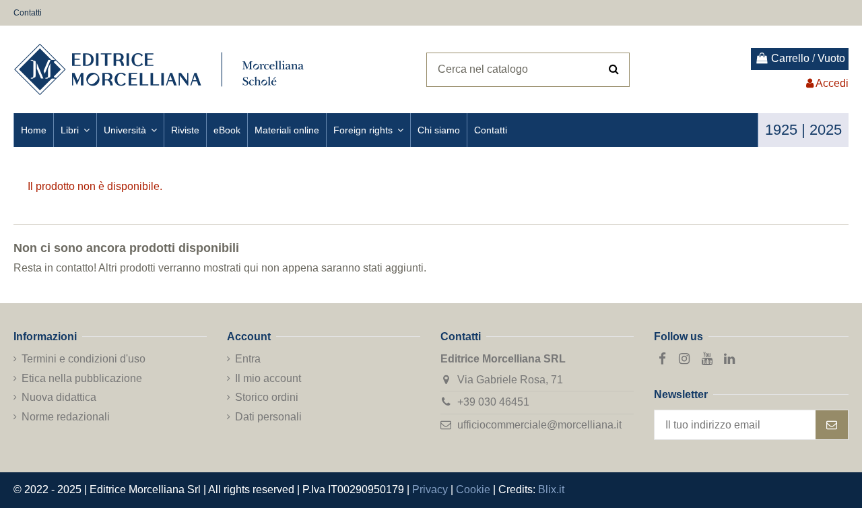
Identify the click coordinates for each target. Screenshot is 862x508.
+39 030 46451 (493, 402)
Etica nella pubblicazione (82, 378)
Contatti (27, 13)
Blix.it (551, 489)
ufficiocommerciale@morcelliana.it (539, 425)
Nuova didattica (59, 397)
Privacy (430, 489)
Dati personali (268, 416)
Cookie (473, 489)
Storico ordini (266, 397)
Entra (248, 358)
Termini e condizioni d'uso (83, 358)
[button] (74, 130)
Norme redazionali (66, 416)
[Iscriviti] (832, 424)
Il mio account (268, 378)
